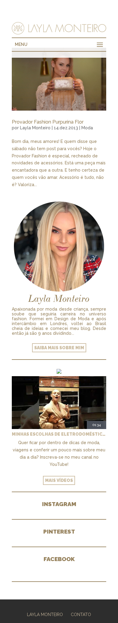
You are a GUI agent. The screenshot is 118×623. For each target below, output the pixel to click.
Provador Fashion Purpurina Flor (48, 122)
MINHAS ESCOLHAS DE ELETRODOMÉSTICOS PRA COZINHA (59, 434)
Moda (87, 127)
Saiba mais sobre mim (59, 347)
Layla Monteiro (35, 127)
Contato (81, 614)
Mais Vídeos (59, 480)
